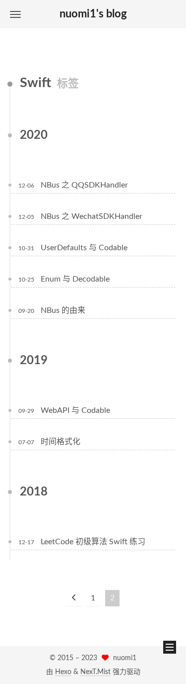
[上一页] (74, 598)
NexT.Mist (95, 672)
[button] (15, 14)
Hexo (63, 672)
